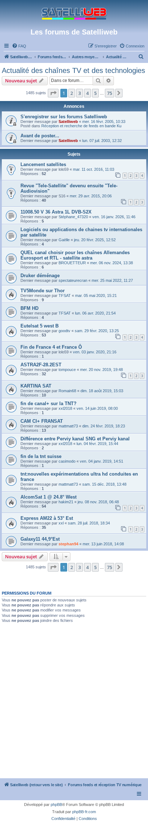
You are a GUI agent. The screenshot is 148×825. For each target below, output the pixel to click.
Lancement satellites (43, 164)
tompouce (67, 369)
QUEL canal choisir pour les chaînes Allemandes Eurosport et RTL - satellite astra (75, 255)
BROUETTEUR (72, 263)
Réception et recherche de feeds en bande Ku (81, 126)
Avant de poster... (39, 135)
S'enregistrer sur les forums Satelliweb (63, 116)
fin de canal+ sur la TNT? (48, 403)
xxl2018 (65, 408)
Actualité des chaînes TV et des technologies (73, 70)
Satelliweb (68, 121)
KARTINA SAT (35, 386)
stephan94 (68, 544)
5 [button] (95, 93)
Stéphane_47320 (73, 217)
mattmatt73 (68, 426)
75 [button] (109, 93)
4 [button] (87, 93)
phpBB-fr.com (84, 812)
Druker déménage (40, 275)
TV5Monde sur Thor (42, 290)
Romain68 (67, 391)
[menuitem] (19, 46)
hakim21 (66, 502)
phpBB (56, 804)
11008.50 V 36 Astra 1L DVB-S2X (56, 212)
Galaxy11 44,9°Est (40, 539)
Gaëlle (64, 240)
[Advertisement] (74, 701)
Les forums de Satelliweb (74, 32)
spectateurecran (73, 280)
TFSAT (65, 295)
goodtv (64, 331)
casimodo (67, 461)
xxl (61, 523)
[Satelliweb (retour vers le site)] (74, 14)
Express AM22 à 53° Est (46, 518)
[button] (53, 93)
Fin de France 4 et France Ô (51, 347)
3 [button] (79, 93)
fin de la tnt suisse (40, 456)
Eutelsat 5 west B (39, 326)
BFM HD (29, 308)
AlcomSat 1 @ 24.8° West (48, 497)
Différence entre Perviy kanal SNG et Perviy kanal (75, 438)
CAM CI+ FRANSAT (41, 421)
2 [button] (71, 93)
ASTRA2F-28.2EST (40, 364)
